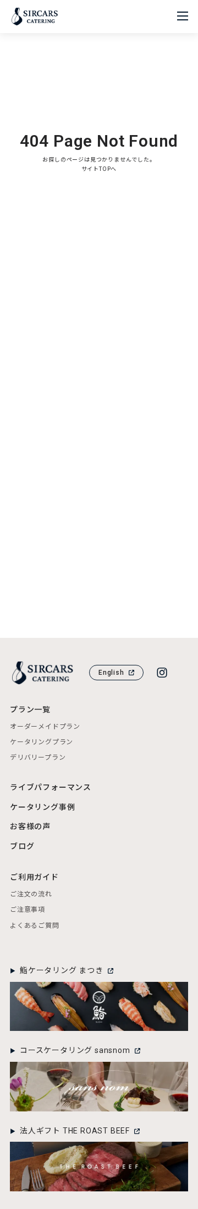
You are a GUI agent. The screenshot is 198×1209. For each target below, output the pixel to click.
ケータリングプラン (41, 742)
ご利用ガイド (34, 877)
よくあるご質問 (34, 925)
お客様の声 (30, 826)
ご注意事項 (27, 910)
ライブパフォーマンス (50, 787)
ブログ (22, 846)
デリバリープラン (37, 757)
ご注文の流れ (31, 894)
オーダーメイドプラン (45, 726)
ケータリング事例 (42, 807)
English (111, 672)
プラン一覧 (30, 709)
